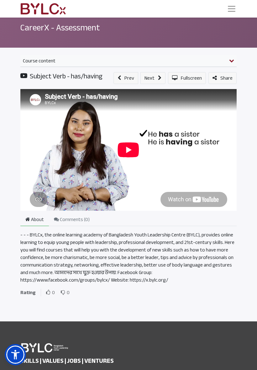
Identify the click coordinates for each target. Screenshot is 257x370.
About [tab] (37, 219)
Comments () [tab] (74, 219)
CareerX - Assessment (60, 27)
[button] (125, 78)
